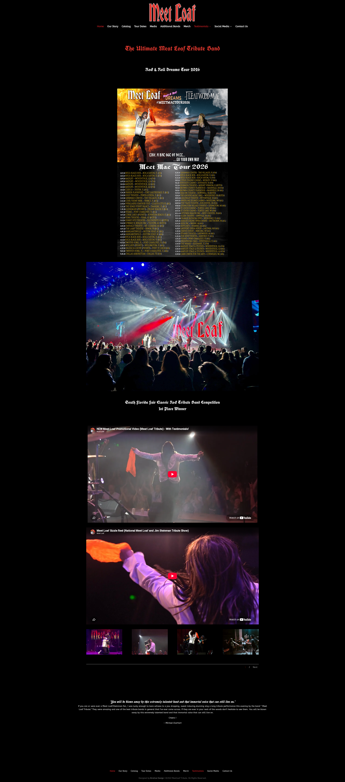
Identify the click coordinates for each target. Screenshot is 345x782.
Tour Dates (140, 26)
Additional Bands (170, 26)
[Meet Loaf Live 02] (104, 654)
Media (153, 26)
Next (255, 667)
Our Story (112, 26)
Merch (187, 26)
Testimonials (201, 26)
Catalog (126, 26)
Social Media (222, 26)
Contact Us (241, 26)
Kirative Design (157, 778)
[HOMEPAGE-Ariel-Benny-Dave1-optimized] (241, 654)
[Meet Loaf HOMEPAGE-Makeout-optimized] (150, 654)
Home (100, 26)
